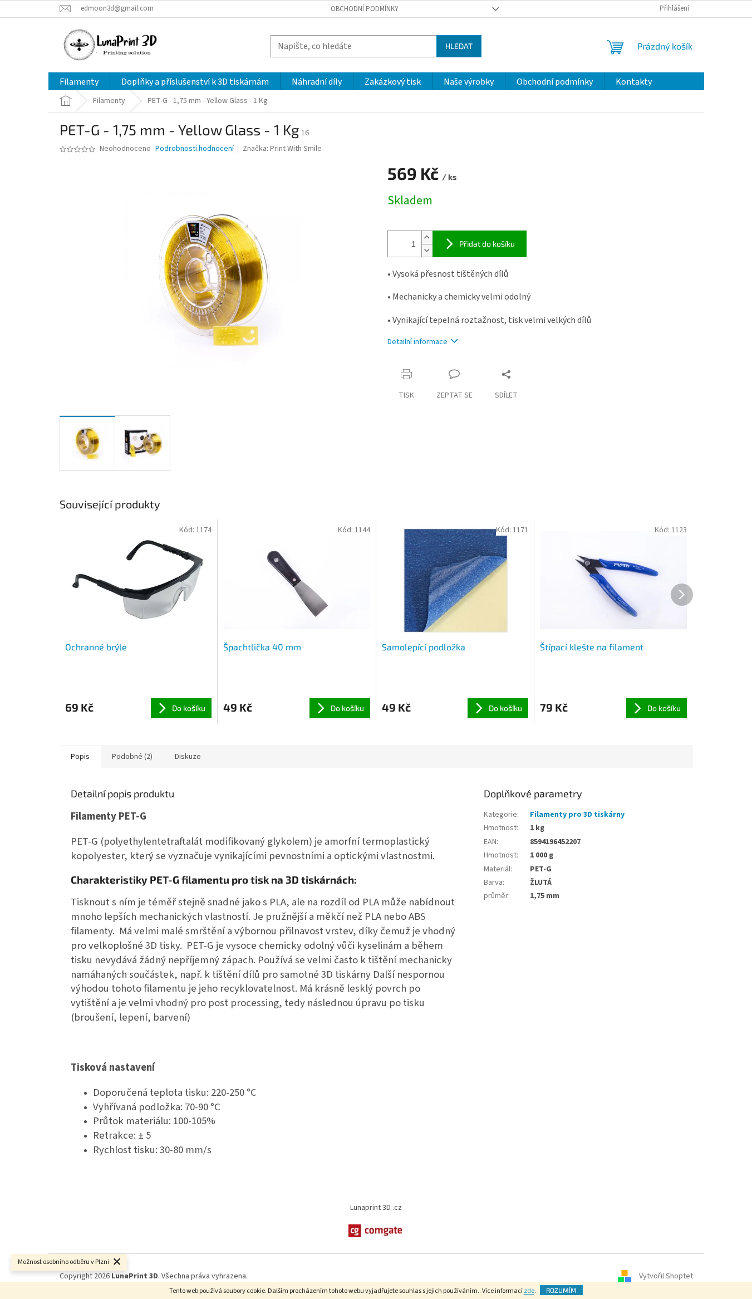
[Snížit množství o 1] (426, 250)
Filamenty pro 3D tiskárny (577, 814)
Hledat (459, 46)
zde (529, 1291)
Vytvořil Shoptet (666, 1276)
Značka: (282, 148)
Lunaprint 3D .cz (376, 1207)
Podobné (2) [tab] (132, 756)
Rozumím (561, 1290)
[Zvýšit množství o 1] (426, 237)
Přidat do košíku (487, 243)
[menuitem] (79, 81)
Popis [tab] (80, 756)
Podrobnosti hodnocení (194, 149)
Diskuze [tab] (188, 756)
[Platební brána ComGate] (376, 1230)
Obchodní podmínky (365, 9)
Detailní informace (417, 341)
